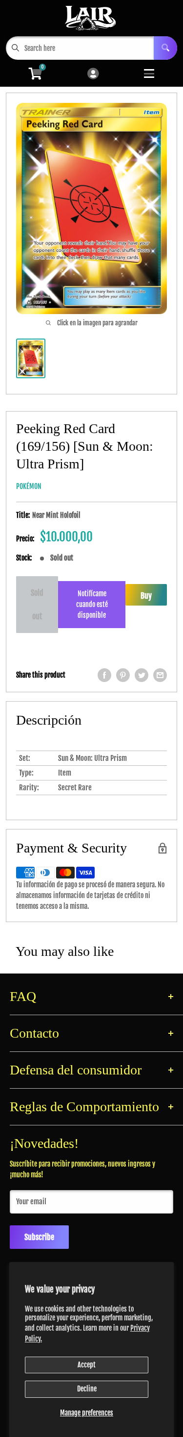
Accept (87, 1365)
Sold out (37, 604)
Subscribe (39, 1237)
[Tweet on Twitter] (141, 675)
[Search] (165, 48)
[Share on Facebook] (104, 675)
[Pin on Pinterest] (123, 675)
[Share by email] (160, 675)
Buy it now (146, 598)
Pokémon (28, 486)
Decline (87, 1389)
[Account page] (93, 74)
